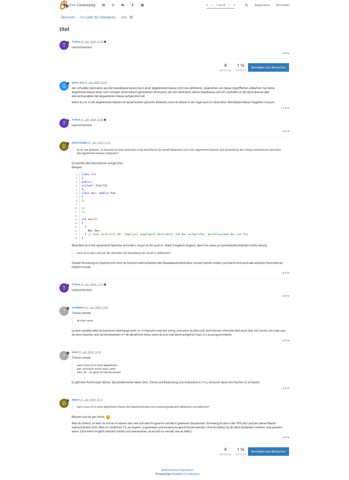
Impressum (186, 470)
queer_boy (78, 82)
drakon (76, 399)
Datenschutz (169, 470)
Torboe (76, 41)
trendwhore (78, 307)
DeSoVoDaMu (79, 142)
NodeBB (176, 474)
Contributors (192, 474)
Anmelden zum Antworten (268, 67)
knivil (75, 352)
